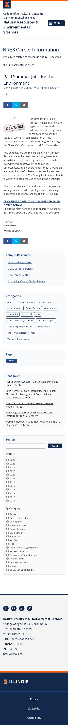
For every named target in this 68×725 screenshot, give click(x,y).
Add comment (14, 231)
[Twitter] (29, 608)
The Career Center (19, 274)
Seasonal (12, 360)
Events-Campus (14, 308)
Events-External (33, 308)
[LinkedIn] (21, 608)
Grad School (50, 308)
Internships (12, 314)
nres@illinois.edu (13, 654)
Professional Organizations (20, 320)
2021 (12, 478)
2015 (12, 500)
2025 (12, 463)
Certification (45, 302)
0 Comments (9, 225)
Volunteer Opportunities (18, 339)
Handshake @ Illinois (20, 262)
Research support (45, 320)
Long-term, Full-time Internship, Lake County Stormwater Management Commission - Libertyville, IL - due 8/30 (31, 394)
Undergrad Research (17, 332)
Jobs (7, 94)
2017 (12, 493)
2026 (12, 459)
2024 (12, 467)
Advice (10, 302)
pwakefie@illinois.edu (47, 88)
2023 (12, 471)
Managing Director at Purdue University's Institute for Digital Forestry (29, 414)
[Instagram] (13, 608)
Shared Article (43, 326)
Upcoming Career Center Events (26, 281)
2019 (12, 485)
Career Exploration (26, 302)
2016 (12, 496)
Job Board (27, 314)
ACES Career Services (20, 268)
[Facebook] (6, 608)
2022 (12, 474)
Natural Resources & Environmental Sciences (20, 27)
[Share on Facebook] (7, 105)
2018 (12, 489)
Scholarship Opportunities (20, 326)
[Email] (24, 105)
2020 (12, 482)
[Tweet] (16, 105)
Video (34, 332)
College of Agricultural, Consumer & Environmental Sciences (23, 16)
